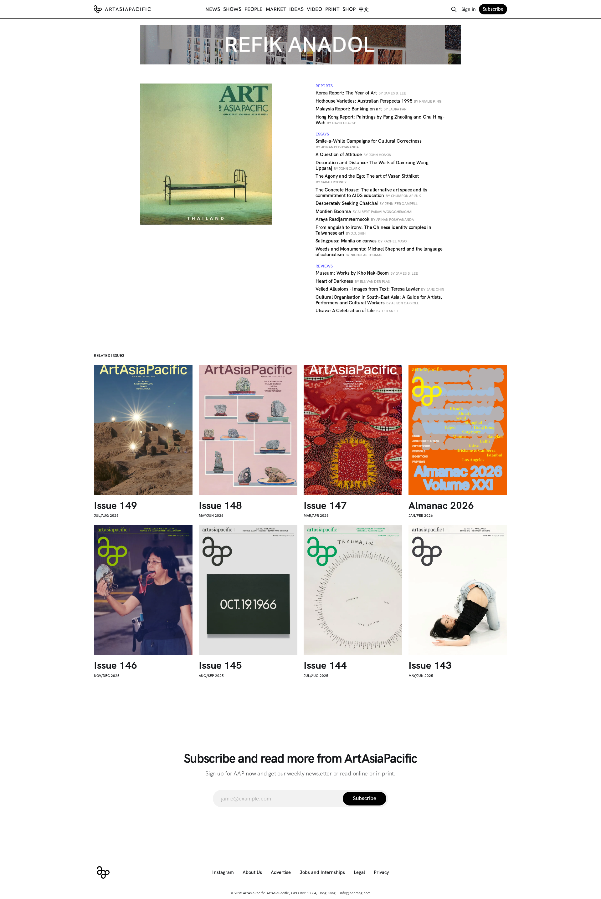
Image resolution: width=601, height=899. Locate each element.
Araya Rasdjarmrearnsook (365, 219)
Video (314, 9)
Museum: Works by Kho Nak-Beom (367, 273)
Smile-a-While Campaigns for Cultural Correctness (369, 143)
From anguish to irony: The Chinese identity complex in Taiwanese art (373, 230)
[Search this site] (454, 9)
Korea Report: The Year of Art (361, 93)
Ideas (296, 9)
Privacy (381, 872)
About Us (252, 872)
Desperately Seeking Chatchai (367, 203)
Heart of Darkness (353, 281)
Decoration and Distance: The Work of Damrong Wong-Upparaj (373, 165)
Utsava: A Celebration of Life (357, 310)
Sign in (468, 9)
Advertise (281, 872)
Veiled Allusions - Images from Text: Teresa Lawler (380, 289)
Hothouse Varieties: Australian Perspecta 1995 (379, 101)
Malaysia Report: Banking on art (361, 109)
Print (332, 9)
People (253, 9)
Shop (349, 9)
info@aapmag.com (355, 893)
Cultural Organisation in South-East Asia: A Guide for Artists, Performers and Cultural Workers (379, 300)
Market (276, 9)
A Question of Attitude (353, 154)
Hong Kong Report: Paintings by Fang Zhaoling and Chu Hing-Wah (380, 120)
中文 (364, 9)
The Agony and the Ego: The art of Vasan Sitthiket (367, 178)
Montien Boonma (364, 211)
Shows (232, 9)
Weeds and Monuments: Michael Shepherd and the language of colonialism (379, 252)
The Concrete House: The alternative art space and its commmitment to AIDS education (371, 193)
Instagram (223, 872)
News (212, 9)
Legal (359, 872)
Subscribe (493, 9)
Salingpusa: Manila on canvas (361, 241)
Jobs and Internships (322, 872)
